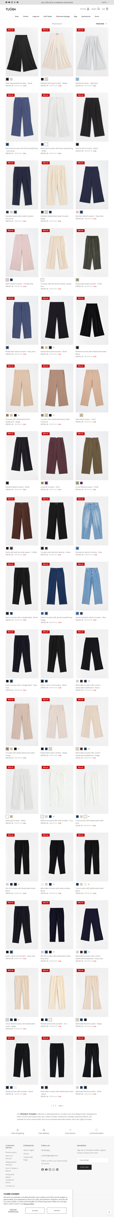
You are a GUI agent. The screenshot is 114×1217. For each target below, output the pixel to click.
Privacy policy (11, 1152)
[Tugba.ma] (11, 9)
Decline (57, 1210)
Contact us (10, 1186)
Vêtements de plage (63, 16)
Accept (35, 1210)
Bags (75, 16)
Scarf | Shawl (47, 16)
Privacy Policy (28, 1204)
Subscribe (84, 1167)
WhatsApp (45, 1150)
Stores (97, 16)
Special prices (86, 16)
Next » (61, 1106)
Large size (36, 16)
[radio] (7, 79)
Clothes (25, 16)
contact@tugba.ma (49, 1155)
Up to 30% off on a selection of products (57, 2)
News (17, 16)
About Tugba (28, 1150)
